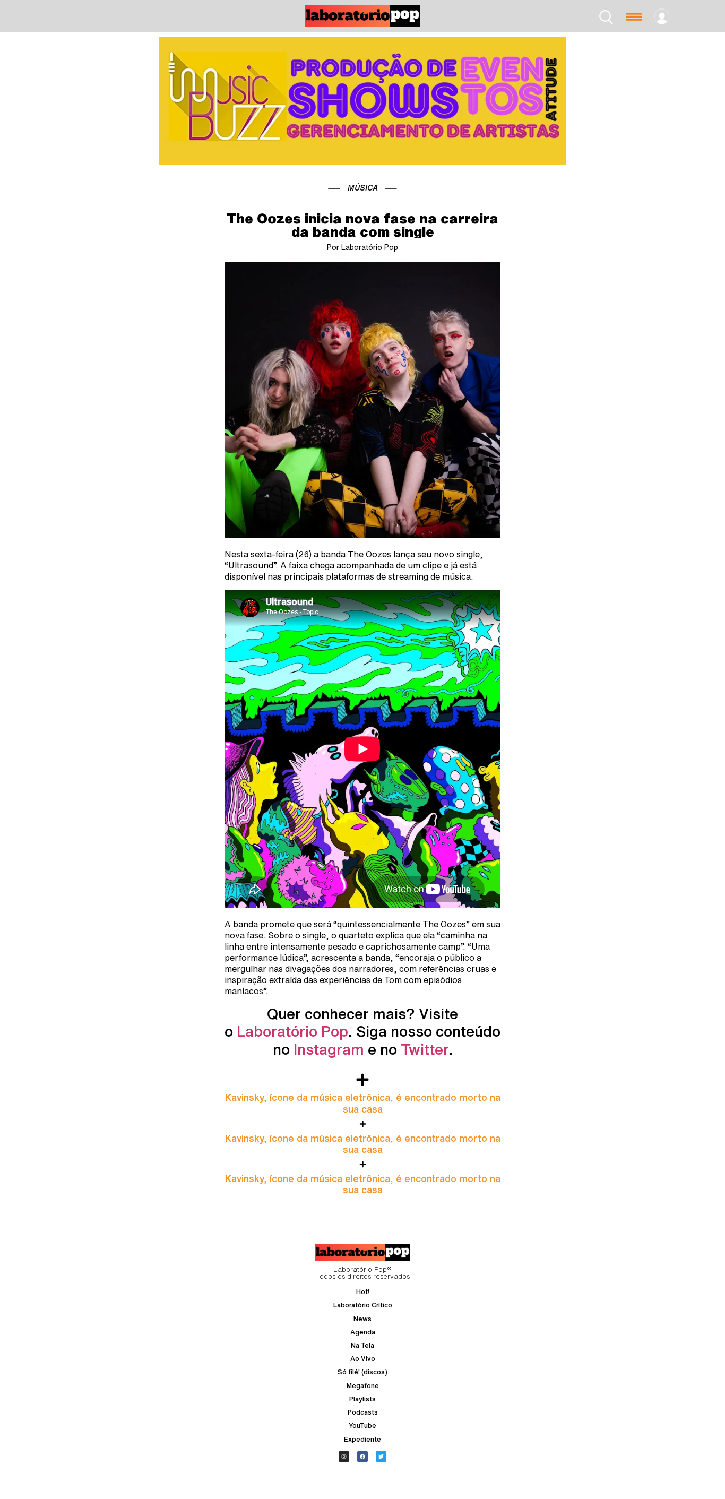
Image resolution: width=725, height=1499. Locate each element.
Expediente (362, 1439)
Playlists (362, 1398)
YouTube (362, 1425)
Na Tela (362, 1345)
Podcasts (363, 1412)
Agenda (362, 1332)
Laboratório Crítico (362, 1305)
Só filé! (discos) (362, 1371)
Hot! (362, 1291)
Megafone (363, 1385)
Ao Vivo (362, 1358)
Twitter (424, 1049)
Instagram (329, 1049)
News (362, 1318)
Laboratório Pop (292, 1031)
